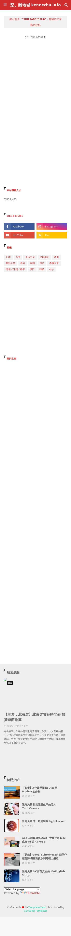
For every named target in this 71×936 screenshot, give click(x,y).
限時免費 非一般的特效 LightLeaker (43, 821)
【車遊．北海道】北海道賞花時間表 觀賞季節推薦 (34, 717)
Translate (34, 893)
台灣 (18, 257)
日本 (8, 257)
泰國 (32, 263)
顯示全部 (35, 25)
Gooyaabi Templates (35, 910)
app (51, 269)
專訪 (42, 263)
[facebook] (19, 226)
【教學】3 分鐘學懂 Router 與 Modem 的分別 (40, 789)
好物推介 (44, 257)
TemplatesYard (37, 907)
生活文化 (30, 257)
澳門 (32, 269)
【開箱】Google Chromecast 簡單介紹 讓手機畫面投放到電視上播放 (44, 856)
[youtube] (19, 235)
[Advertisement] (35, 87)
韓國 (41, 269)
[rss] (51, 235)
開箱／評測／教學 (15, 269)
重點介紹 (10, 263)
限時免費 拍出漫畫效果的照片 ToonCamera (39, 806)
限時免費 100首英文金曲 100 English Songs (43, 873)
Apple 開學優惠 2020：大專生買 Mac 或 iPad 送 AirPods (43, 840)
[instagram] (51, 226)
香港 (22, 263)
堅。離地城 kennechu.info (35, 4)
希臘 (56, 257)
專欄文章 (54, 263)
